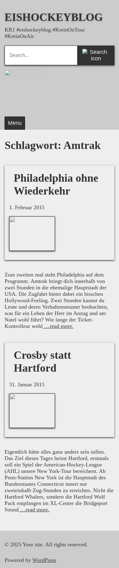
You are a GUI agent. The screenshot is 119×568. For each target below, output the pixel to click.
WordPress (44, 560)
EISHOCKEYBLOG (54, 17)
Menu (15, 123)
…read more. (58, 326)
